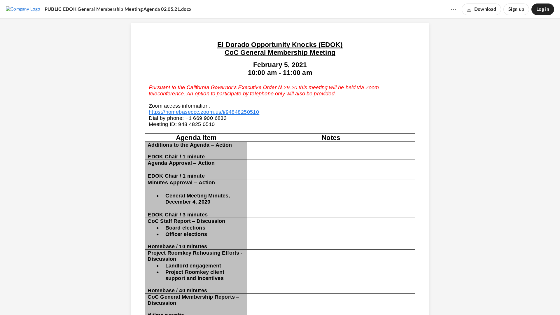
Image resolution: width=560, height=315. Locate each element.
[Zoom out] (269, 300)
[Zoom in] (289, 300)
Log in (542, 9)
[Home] (23, 9)
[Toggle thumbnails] (247, 300)
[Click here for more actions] (453, 9)
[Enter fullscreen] (312, 300)
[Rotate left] (301, 300)
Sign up (516, 9)
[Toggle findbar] (258, 300)
